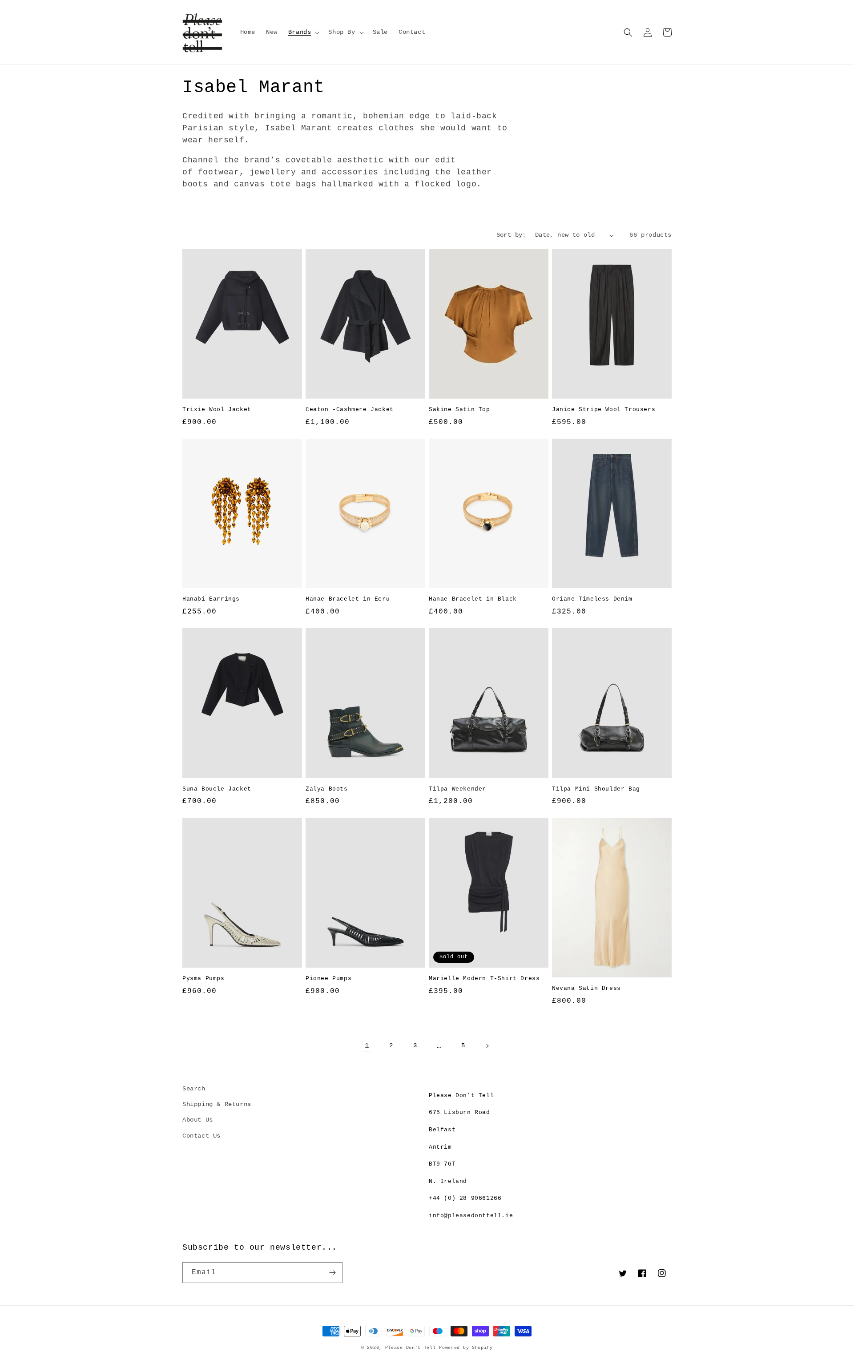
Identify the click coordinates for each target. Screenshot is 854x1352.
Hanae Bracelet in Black (473, 599)
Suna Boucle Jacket (216, 789)
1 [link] (367, 1046)
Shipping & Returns (216, 1104)
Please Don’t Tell (410, 1347)
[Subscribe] (332, 1272)
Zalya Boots (327, 789)
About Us (197, 1119)
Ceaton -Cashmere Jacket (350, 409)
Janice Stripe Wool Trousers (603, 409)
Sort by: (511, 234)
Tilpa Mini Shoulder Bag (596, 789)
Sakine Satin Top (459, 409)
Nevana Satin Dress (586, 988)
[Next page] (487, 1046)
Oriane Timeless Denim (592, 599)
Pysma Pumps (203, 978)
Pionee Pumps (328, 978)
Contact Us (201, 1135)
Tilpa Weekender (457, 789)
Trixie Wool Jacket (216, 409)
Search (193, 1088)
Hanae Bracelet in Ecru (348, 599)
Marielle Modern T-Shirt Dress (484, 978)
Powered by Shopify (466, 1347)
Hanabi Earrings (211, 599)
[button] (303, 32)
